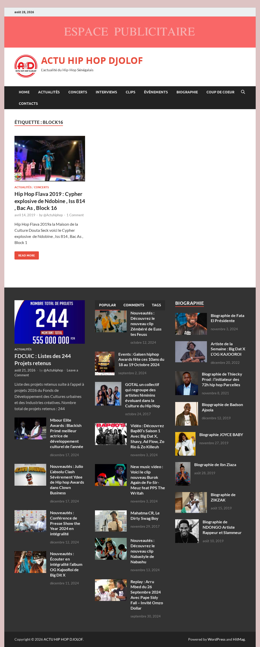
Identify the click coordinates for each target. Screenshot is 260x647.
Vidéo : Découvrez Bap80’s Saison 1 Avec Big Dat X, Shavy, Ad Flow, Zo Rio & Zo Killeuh (147, 436)
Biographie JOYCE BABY (221, 434)
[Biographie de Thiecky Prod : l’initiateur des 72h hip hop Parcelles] (186, 374)
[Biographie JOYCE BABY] (185, 435)
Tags (156, 305)
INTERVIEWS (106, 92)
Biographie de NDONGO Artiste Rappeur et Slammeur (222, 527)
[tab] (107, 305)
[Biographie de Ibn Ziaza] (182, 465)
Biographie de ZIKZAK (223, 497)
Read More (24, 254)
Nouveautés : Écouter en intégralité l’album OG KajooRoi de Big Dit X (66, 564)
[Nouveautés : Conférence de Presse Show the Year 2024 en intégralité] (30, 513)
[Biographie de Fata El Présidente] (191, 315)
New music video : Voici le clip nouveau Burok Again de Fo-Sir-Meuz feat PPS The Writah (148, 479)
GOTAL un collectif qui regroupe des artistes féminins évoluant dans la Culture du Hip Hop (142, 395)
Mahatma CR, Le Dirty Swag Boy (145, 515)
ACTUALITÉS (49, 92)
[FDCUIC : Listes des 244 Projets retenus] (49, 303)
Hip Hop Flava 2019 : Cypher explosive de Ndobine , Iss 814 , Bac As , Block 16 (49, 201)
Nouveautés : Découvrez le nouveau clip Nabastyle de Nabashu (143, 551)
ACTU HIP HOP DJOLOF (92, 60)
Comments (133, 305)
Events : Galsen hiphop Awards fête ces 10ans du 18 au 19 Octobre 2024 (141, 359)
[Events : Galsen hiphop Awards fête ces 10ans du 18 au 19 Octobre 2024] (105, 354)
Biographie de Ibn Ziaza (215, 464)
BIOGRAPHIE (187, 92)
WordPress (216, 639)
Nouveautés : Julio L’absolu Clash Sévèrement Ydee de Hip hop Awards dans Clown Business (67, 479)
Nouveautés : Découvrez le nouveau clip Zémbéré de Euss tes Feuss (146, 323)
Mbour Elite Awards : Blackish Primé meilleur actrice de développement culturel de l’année (66, 433)
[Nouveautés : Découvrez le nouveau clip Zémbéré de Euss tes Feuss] (111, 313)
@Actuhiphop (53, 215)
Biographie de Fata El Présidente (227, 318)
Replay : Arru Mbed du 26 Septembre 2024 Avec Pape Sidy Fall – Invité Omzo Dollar (147, 594)
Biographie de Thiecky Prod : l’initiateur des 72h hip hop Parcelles (222, 379)
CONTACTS (28, 104)
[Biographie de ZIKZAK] (191, 495)
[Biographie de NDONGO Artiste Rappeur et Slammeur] (187, 522)
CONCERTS (77, 92)
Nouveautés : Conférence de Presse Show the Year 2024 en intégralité (65, 523)
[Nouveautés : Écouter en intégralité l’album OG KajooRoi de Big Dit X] (30, 554)
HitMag (239, 639)
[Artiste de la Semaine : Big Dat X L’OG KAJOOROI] (191, 344)
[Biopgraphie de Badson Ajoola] (186, 404)
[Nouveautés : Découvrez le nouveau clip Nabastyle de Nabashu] (111, 540)
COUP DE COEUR (220, 92)
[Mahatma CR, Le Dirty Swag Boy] (111, 513)
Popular (107, 305)
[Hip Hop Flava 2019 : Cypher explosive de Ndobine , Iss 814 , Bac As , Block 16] (49, 158)
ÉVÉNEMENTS (156, 92)
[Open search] (243, 92)
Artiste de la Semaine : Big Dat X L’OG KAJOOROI (228, 349)
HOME (24, 92)
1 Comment (75, 215)
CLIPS (130, 92)
